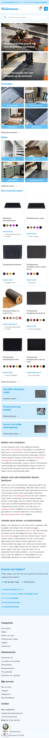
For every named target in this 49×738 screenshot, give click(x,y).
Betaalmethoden (7, 668)
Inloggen (4, 691)
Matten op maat (7, 635)
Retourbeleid (6, 665)
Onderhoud (5, 646)
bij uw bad (32, 530)
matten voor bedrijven (13, 450)
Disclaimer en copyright (10, 675)
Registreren (6, 694)
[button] (46, 9)
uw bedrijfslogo (18, 496)
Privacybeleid (6, 672)
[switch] (5, 734)
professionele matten (12, 514)
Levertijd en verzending (10, 661)
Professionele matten (9, 639)
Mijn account (6, 687)
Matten (4, 632)
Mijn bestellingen (8, 698)
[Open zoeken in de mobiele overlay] (24, 17)
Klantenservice (7, 658)
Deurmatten (6, 628)
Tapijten (4, 643)
